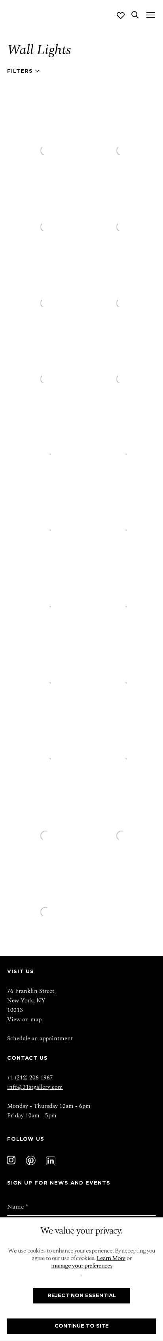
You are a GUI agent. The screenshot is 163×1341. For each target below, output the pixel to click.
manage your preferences (81, 1265)
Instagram (11, 1160)
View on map (24, 1019)
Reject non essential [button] (81, 1296)
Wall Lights (39, 50)
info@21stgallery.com (35, 1087)
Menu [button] (150, 15)
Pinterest (31, 1160)
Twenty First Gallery (38, 15)
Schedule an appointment (40, 1038)
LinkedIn (50, 1160)
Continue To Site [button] (82, 1326)
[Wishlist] (121, 15)
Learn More (111, 1258)
